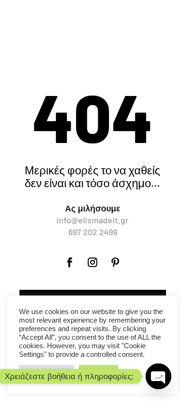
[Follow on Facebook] (69, 262)
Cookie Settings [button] (46, 372)
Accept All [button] (98, 372)
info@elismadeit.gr (92, 220)
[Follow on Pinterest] (115, 262)
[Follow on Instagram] (92, 262)
